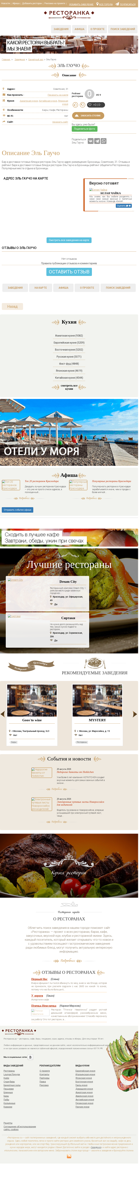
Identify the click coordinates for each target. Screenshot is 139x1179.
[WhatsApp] (103, 141)
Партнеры (44, 1078)
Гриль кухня (81, 1085)
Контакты (44, 1074)
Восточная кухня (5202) (69, 349)
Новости (5, 3)
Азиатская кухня (29, 100)
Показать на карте (58, 95)
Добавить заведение (81, 4)
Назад (12, 306)
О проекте (97, 29)
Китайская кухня (48, 100)
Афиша (16, 3)
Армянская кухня (84, 1096)
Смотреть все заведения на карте (69, 240)
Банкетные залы (12, 1085)
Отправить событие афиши (17, 510)
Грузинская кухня (84, 1103)
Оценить (121, 206)
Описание (69, 75)
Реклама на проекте (54, 3)
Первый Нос (39, 979)
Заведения (61, 29)
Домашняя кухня (84, 1089)
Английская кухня (85, 1099)
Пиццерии (9, 1089)
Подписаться (128, 4)
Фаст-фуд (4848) (69, 363)
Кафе (6, 1078)
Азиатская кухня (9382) (69, 335)
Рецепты (8, 1123)
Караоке (8, 1107)
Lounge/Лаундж (12, 1074)
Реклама (44, 1085)
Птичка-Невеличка (43, 1005)
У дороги (37, 995)
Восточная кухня (84, 1081)
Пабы (6, 1099)
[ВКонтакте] (91, 141)
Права (43, 1081)
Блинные (8, 1092)
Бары (6, 1096)
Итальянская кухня (85, 1074)
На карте (41, 287)
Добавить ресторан (32, 3)
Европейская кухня (85, 1071)
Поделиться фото (84, 128)
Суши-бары (9, 1081)
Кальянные (9, 1103)
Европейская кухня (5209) (69, 342)
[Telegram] (97, 141)
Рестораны (9, 1071)
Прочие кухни (82, 1107)
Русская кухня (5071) (69, 356)
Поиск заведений (123, 29)
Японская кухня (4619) (69, 370)
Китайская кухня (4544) (69, 377)
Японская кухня (84, 1078)
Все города (106, 4)
